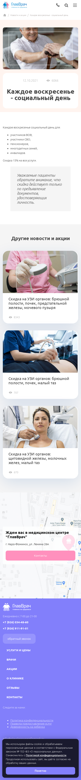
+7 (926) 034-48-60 (15, 622)
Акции (12, 669)
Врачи (11, 659)
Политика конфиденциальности (31, 720)
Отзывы (13, 687)
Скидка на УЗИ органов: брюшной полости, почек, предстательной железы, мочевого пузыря (38, 303)
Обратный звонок (19, 638)
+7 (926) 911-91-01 (15, 628)
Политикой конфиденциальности (46, 755)
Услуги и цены (19, 650)
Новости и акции (18, 15)
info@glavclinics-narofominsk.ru (23, 738)
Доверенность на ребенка (27, 726)
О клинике (15, 678)
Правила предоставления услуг (31, 723)
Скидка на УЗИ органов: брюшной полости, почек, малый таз (38, 380)
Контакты (40, 555)
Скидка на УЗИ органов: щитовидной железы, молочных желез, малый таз (37, 458)
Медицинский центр (5, 15)
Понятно (40, 770)
